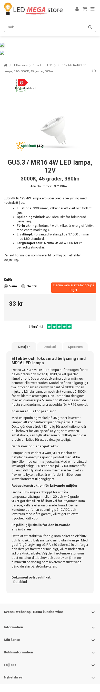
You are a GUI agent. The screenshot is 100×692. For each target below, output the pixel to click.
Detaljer (24, 347)
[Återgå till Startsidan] (5, 65)
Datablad (50, 347)
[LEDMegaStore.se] (33, 9)
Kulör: (9, 279)
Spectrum (75, 347)
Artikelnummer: (41, 186)
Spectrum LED (42, 65)
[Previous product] (92, 71)
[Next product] (95, 71)
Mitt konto (12, 640)
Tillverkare (21, 65)
